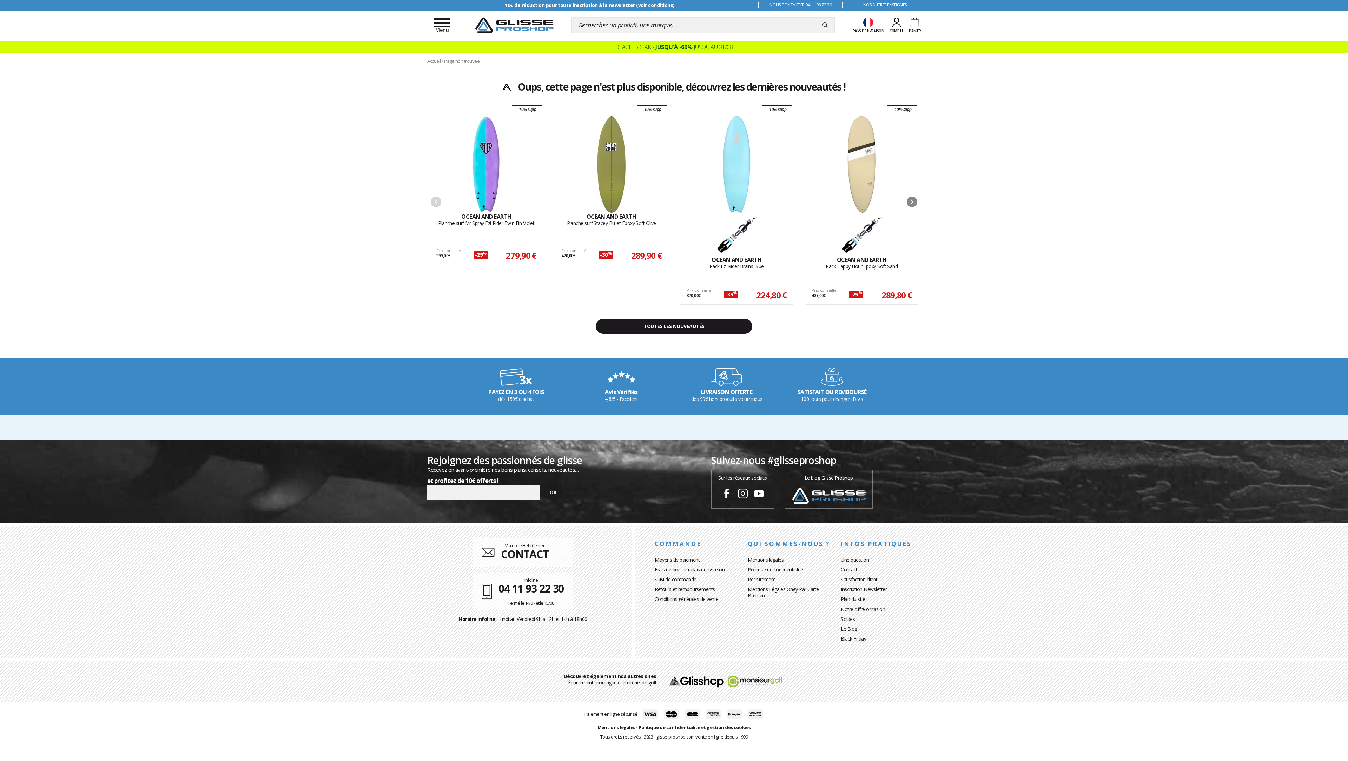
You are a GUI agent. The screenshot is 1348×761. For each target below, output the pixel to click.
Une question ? (856, 559)
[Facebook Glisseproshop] (727, 494)
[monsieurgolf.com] (755, 680)
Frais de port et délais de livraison (690, 569)
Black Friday (853, 638)
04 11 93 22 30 (531, 588)
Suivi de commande (675, 579)
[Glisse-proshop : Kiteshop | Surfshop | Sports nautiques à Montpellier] (514, 25)
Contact (849, 569)
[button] (912, 202)
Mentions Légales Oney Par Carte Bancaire (783, 592)
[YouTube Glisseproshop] (759, 494)
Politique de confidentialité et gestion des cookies (695, 727)
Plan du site (853, 599)
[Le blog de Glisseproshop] (829, 495)
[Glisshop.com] (696, 680)
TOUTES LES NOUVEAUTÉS (674, 326)
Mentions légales (766, 559)
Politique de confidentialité (775, 569)
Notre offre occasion (863, 609)
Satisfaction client (859, 579)
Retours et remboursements (685, 589)
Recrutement (761, 579)
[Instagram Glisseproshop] (743, 494)
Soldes (848, 619)
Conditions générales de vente (687, 599)
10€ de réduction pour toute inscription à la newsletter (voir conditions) (590, 5)
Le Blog (849, 629)
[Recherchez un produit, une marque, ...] (825, 25)
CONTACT (525, 554)
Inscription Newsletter (864, 589)
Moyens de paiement (677, 559)
